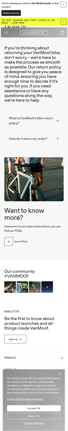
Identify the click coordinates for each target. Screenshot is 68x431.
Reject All (34, 416)
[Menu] (6, 32)
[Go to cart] (62, 32)
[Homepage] (34, 32)
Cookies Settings (34, 423)
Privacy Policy (15, 399)
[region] (34, 400)
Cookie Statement (33, 399)
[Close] (64, 22)
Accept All (33, 408)
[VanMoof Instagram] (47, 287)
